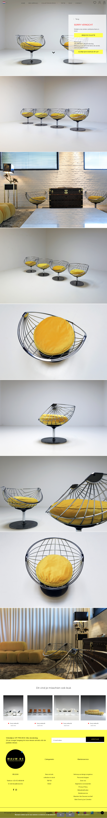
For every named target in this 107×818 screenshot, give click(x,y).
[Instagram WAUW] (16, 789)
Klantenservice (83, 793)
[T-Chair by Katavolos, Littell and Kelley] (39, 708)
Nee (70, 814)
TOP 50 (63, 3)
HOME (23, 3)
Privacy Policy (83, 787)
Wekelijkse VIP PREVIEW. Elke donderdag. (26, 740)
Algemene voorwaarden (83, 784)
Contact (78, 3)
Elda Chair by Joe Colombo (83, 799)
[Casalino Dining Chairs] (13, 708)
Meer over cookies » (84, 814)
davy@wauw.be (17, 784)
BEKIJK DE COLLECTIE (88, 35)
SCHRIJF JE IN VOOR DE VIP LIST (88, 52)
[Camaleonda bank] (93, 708)
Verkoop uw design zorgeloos (83, 774)
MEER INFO (13, 725)
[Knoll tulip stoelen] (66, 708)
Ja (60, 814)
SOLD (70, 3)
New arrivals (33, 3)
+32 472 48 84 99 (18, 780)
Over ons (83, 780)
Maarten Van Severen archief (83, 796)
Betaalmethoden (83, 790)
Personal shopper (83, 777)
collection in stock (48, 3)
